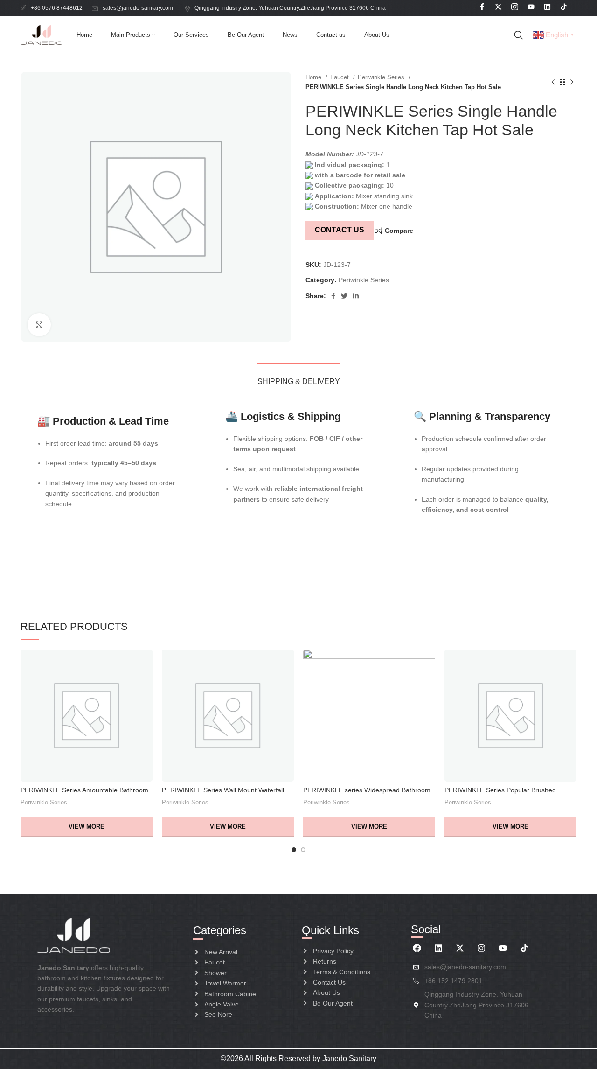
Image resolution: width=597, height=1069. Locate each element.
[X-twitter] (459, 948)
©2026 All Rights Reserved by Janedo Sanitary (298, 1058)
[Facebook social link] (333, 296)
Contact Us (339, 230)
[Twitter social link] (344, 296)
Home (314, 77)
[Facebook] (417, 948)
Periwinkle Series (382, 77)
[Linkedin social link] (355, 296)
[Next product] (571, 82)
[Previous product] (553, 82)
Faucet (340, 77)
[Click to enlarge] (39, 324)
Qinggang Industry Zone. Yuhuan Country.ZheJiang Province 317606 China (290, 8)
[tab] (298, 377)
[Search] (518, 35)
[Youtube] (502, 948)
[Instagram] (481, 948)
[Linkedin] (438, 948)
